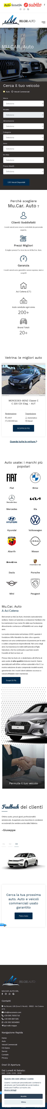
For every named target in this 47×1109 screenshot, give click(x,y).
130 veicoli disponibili (16, 182)
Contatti (5, 1054)
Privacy (5, 1058)
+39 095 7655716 (12, 1015)
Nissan (35, 551)
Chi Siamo (6, 1048)
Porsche (35, 572)
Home (4, 1038)
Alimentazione (8, 121)
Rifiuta (23, 1102)
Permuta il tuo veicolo (23, 783)
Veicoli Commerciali (9, 1044)
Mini (11, 593)
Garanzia (23, 265)
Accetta (23, 1096)
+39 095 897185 (11, 1019)
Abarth (12, 551)
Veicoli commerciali (21, 91)
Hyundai (11, 530)
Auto (8, 91)
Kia (35, 509)
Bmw (35, 488)
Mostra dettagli (10, 1090)
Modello (6, 110)
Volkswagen (35, 530)
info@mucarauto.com (12, 1012)
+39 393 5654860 (11, 1022)
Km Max (6, 155)
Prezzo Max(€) (8, 166)
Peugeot (35, 593)
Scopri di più (11, 680)
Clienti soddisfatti (23, 222)
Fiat (12, 488)
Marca (5, 98)
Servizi (4, 1051)
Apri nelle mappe (10, 1025)
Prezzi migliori (23, 245)
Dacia (12, 572)
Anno (5, 143)
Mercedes (11, 509)
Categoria (7, 132)
